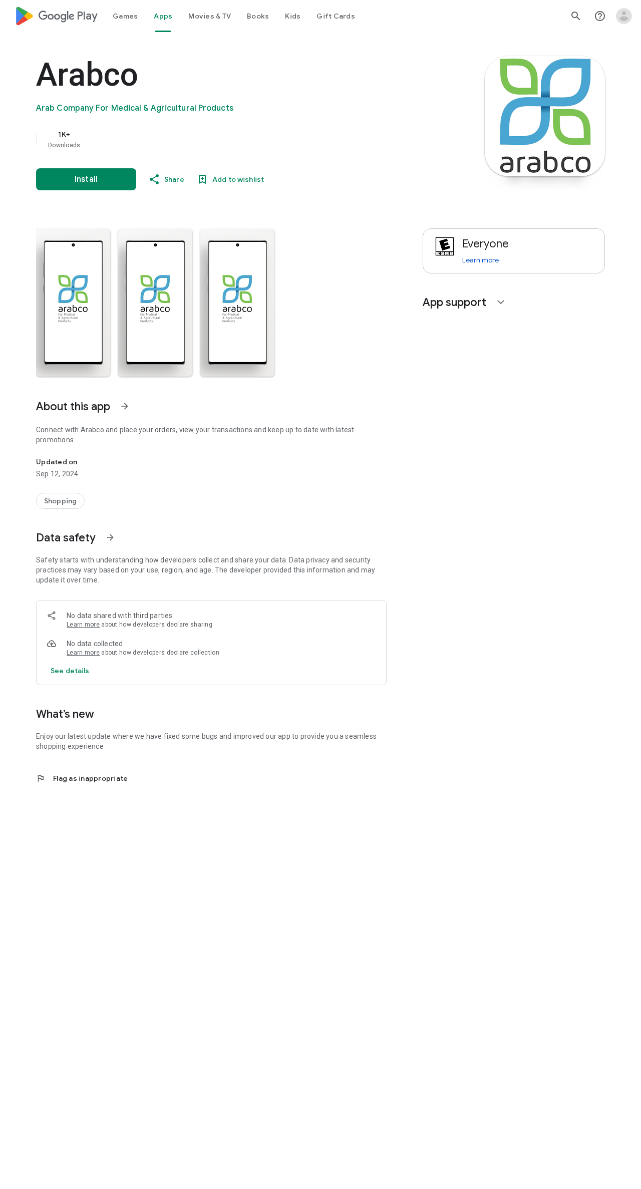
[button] (73, 302)
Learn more (83, 624)
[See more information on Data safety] (110, 537)
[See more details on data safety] (70, 671)
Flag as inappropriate (82, 778)
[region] (236, 139)
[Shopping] (60, 500)
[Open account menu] (624, 16)
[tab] (125, 16)
